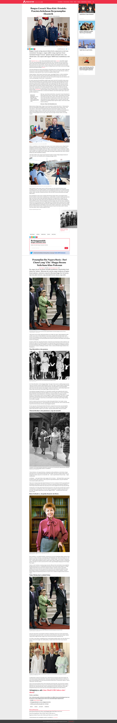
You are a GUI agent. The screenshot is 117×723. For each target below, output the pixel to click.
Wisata (71, 1)
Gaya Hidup (41, 706)
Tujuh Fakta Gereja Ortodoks (85, 50)
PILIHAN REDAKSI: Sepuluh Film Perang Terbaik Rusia (86, 32)
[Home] (24, 2)
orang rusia (43, 234)
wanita (31, 706)
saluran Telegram (36, 700)
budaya (48, 234)
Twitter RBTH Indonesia (59, 252)
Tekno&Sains (60, 1)
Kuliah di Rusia (84, 1)
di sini (55, 721)
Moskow (43, 67)
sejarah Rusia (37, 89)
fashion (35, 706)
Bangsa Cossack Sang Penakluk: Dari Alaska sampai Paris (64, 230)
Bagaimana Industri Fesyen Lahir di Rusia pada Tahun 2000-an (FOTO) (43, 715)
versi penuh (55, 717)
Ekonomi (89, 1)
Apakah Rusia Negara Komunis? (86, 14)
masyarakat (32, 234)
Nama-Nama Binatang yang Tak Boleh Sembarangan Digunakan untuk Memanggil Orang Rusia (86, 68)
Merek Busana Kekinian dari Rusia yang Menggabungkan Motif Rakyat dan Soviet (45, 711)
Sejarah (78, 1)
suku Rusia (54, 234)
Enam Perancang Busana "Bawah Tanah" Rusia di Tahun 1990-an (42, 713)
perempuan (47, 706)
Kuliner (75, 1)
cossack (37, 234)
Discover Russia (66, 1)
